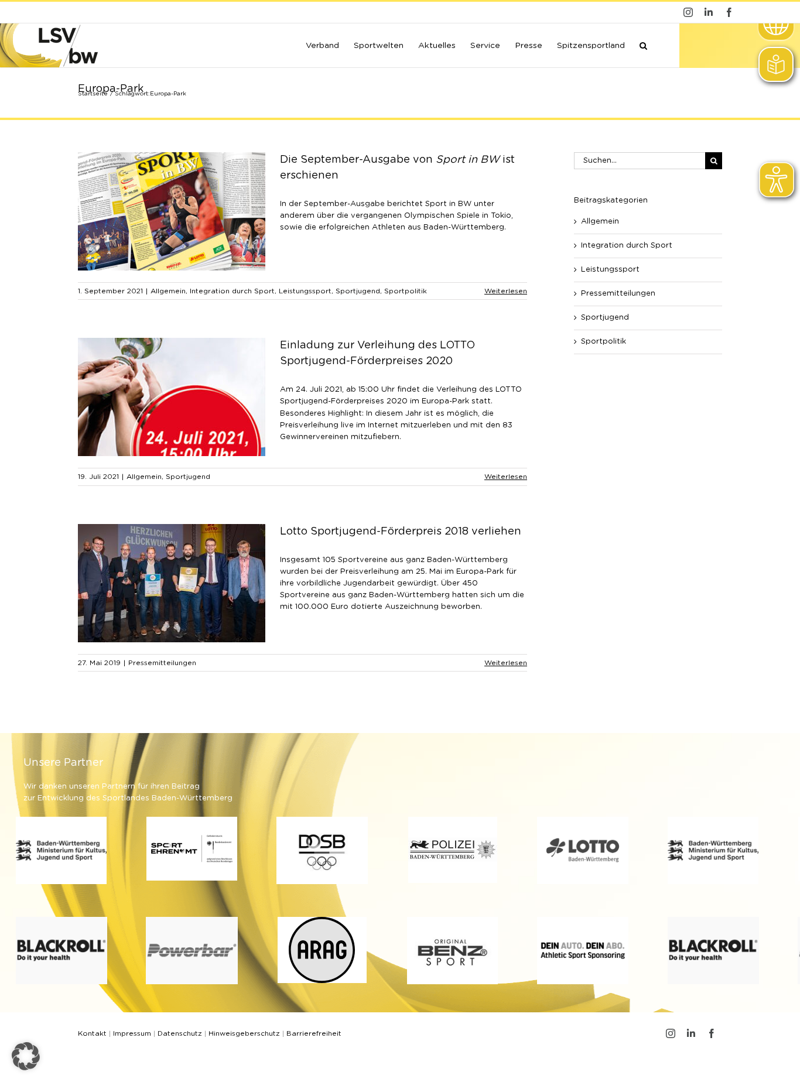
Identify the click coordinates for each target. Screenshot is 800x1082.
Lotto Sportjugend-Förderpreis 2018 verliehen (400, 531)
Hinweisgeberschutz (244, 1033)
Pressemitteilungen (162, 662)
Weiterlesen (505, 291)
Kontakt (92, 1033)
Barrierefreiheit (313, 1033)
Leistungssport (305, 291)
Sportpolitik (405, 291)
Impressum (132, 1033)
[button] (643, 44)
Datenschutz (180, 1033)
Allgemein (168, 291)
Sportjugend (358, 291)
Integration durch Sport (232, 291)
